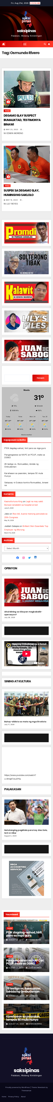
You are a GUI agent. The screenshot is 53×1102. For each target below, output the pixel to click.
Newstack (41, 1087)
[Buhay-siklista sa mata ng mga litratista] (26, 705)
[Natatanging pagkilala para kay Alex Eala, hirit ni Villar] (26, 813)
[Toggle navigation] (24, 44)
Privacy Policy (13, 1097)
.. (22, 129)
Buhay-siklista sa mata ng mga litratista (25, 721)
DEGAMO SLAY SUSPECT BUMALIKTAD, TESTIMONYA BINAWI (22, 119)
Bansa (7, 111)
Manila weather (26, 435)
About (23, 1097)
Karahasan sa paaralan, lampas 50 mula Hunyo (23, 1018)
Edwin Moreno (35, 1024)
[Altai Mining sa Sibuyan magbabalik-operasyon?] (26, 593)
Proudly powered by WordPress (17, 1087)
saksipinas (26, 30)
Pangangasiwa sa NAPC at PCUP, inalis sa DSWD (25, 962)
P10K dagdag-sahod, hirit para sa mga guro (25, 448)
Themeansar (26, 1091)
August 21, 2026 (16, 940)
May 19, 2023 (12, 200)
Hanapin (40, 378)
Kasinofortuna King (13, 501)
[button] (45, 44)
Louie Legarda (35, 968)
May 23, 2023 (12, 129)
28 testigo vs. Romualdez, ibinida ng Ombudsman (23, 990)
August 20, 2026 (17, 996)
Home (4, 1097)
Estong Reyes (34, 940)
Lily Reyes (33, 996)
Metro (7, 186)
